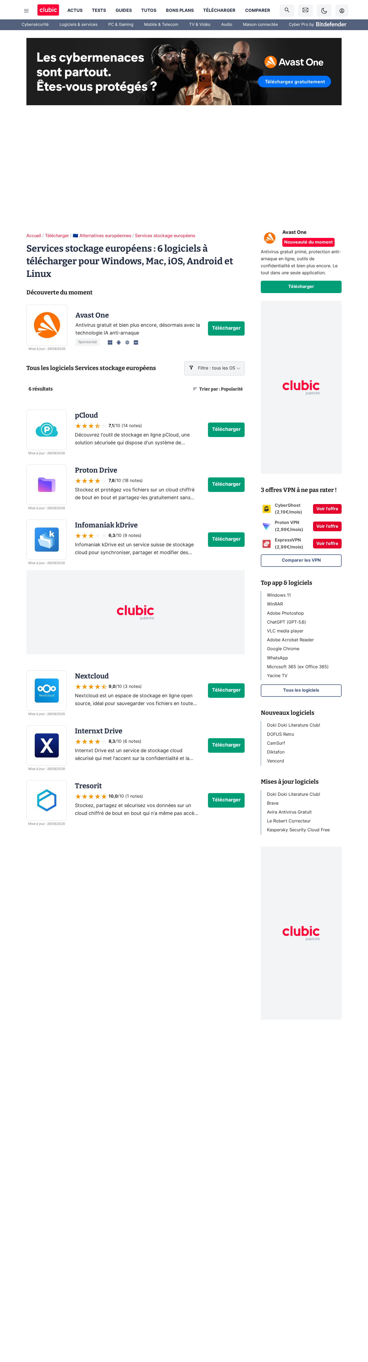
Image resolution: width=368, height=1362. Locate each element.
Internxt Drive (98, 731)
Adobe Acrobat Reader (290, 640)
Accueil (33, 236)
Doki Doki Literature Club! (293, 725)
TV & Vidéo (199, 25)
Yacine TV (277, 675)
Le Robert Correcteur (289, 821)
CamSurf (276, 743)
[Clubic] (48, 10)
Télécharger (219, 10)
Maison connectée (260, 25)
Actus (74, 10)
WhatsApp (277, 658)
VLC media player (285, 631)
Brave (273, 803)
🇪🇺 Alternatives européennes (102, 236)
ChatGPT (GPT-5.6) (286, 622)
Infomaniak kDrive (106, 525)
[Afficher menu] (26, 10)
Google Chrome (283, 649)
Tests (99, 10)
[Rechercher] (287, 11)
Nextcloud (92, 676)
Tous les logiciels (301, 690)
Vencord (275, 761)
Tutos (148, 10)
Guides (124, 10)
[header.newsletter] (305, 11)
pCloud (86, 415)
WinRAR (275, 604)
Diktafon (275, 752)
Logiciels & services (79, 25)
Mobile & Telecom (161, 25)
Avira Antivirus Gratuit (289, 812)
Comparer (257, 10)
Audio (226, 25)
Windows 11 (279, 595)
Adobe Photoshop (285, 613)
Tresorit (88, 786)
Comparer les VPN (301, 560)
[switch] (324, 11)
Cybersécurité (35, 25)
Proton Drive (96, 470)
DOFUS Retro (280, 734)
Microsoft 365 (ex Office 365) (298, 666)
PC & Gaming (120, 25)
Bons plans (180, 10)
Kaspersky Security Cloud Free (298, 830)
